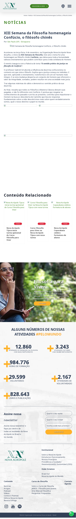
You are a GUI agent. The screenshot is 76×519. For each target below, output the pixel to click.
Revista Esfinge (10, 500)
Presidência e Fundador (52, 462)
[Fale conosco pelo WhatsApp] (71, 513)
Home (25, 15)
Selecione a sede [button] (38, 6)
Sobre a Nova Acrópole (51, 455)
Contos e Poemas (11, 495)
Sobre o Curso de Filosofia (43, 486)
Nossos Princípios (49, 459)
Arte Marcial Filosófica (41, 491)
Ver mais (42, 303)
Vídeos (6, 493)
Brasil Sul (46, 474)
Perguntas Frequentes (41, 493)
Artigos (7, 488)
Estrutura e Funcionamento (53, 457)
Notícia (30, 15)
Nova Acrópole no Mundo (52, 476)
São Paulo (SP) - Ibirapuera (18, 41)
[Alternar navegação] (69, 6)
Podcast (7, 491)
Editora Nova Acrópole (13, 498)
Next (75, 224)
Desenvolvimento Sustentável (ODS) (57, 464)
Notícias (7, 486)
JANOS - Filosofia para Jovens (44, 488)
